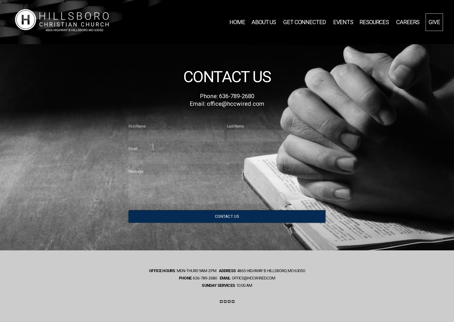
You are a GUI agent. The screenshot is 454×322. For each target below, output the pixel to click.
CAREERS (407, 22)
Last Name (235, 126)
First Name (137, 126)
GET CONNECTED (305, 22)
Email (132, 149)
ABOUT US (264, 22)
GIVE (434, 22)
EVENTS (343, 22)
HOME (237, 22)
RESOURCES (374, 22)
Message (135, 171)
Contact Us (227, 216)
